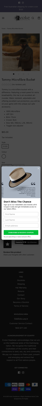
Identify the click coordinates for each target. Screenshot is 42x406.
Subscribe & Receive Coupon (21, 233)
